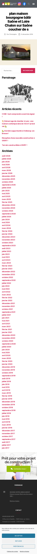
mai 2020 (6, 353)
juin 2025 (6, 191)
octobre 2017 (7, 436)
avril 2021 (6, 324)
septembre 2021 (8, 312)
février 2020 (7, 361)
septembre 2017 (8, 439)
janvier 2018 (7, 428)
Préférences (18, 546)
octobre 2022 (7, 277)
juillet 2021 (6, 315)
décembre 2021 (8, 303)
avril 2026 (6, 167)
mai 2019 (5, 387)
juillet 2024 (6, 217)
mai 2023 (6, 257)
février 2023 (7, 266)
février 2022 (7, 298)
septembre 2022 (9, 280)
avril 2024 (6, 225)
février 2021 (7, 329)
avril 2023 (6, 260)
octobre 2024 (7, 211)
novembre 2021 (8, 306)
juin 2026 (6, 162)
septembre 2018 (8, 410)
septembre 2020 (9, 344)
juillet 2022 (6, 283)
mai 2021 (5, 321)
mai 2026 (6, 165)
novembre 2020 (8, 338)
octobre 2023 (7, 243)
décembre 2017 (8, 431)
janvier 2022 (7, 300)
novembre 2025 (8, 179)
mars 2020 (6, 358)
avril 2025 (6, 196)
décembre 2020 (8, 335)
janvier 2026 (7, 173)
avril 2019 (6, 390)
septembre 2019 (8, 376)
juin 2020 (6, 350)
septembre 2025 (9, 185)
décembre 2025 (8, 176)
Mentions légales (24, 551)
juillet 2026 (6, 159)
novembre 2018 (8, 405)
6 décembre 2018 (27, 34)
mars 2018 (6, 425)
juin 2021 (5, 318)
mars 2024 (6, 228)
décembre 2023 (8, 237)
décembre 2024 (8, 205)
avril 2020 (6, 355)
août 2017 (6, 442)
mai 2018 (5, 419)
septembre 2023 (9, 246)
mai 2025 (6, 193)
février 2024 (7, 231)
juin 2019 (5, 384)
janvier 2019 (7, 399)
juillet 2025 (6, 188)
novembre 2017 (8, 433)
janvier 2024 (7, 234)
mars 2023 (6, 263)
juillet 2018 (6, 413)
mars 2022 (6, 295)
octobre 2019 (7, 373)
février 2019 (7, 396)
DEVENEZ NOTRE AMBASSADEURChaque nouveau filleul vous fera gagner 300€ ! (21, 494)
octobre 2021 (7, 309)
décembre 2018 (8, 402)
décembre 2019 (8, 367)
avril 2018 (6, 422)
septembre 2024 (9, 214)
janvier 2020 (7, 364)
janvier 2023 (7, 269)
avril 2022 (6, 292)
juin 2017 (5, 448)
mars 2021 (6, 326)
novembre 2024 (8, 208)
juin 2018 (5, 416)
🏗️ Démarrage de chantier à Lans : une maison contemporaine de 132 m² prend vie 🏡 (18, 123)
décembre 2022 (8, 272)
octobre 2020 (7, 341)
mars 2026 (6, 170)
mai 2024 (6, 222)
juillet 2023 (6, 251)
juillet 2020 (6, 347)
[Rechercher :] (10, 71)
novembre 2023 (8, 240)
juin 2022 (5, 286)
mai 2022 (6, 289)
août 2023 (6, 248)
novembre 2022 (8, 274)
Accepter (18, 536)
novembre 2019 (8, 370)
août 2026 (6, 156)
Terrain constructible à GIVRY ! (14, 145)
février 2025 (7, 202)
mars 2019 (6, 393)
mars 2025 (6, 199)
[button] (29, 4)
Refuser (18, 541)
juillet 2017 (6, 445)
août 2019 (6, 379)
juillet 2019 (6, 381)
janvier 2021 (7, 332)
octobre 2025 (7, 182)
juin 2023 (6, 254)
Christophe (13, 34)
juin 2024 (6, 219)
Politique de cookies (12, 551)
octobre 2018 (7, 407)
